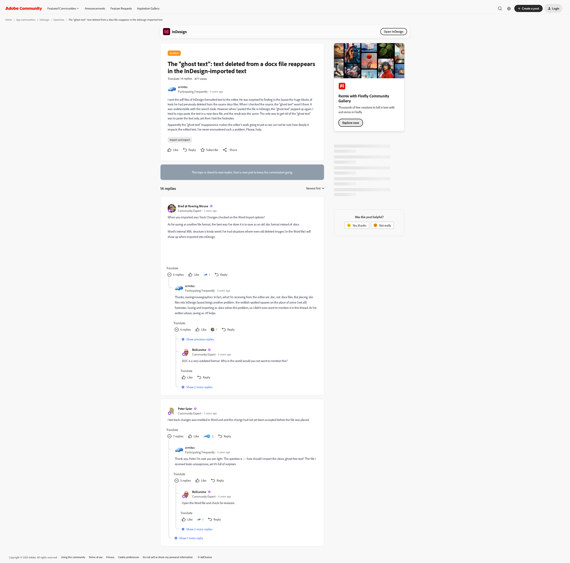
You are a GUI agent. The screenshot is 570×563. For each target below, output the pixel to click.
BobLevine (199, 350)
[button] (528, 8)
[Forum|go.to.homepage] (23, 8)
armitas (182, 87)
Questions (58, 19)
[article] (242, 241)
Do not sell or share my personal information (168, 557)
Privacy (110, 557)
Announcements (95, 8)
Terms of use (96, 557)
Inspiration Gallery (148, 8)
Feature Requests (121, 8)
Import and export (180, 139)
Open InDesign (393, 31)
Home (8, 19)
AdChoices (206, 557)
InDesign (44, 19)
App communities (25, 19)
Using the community (73, 557)
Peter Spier (185, 408)
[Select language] (509, 8)
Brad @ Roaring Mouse (193, 206)
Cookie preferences (128, 557)
